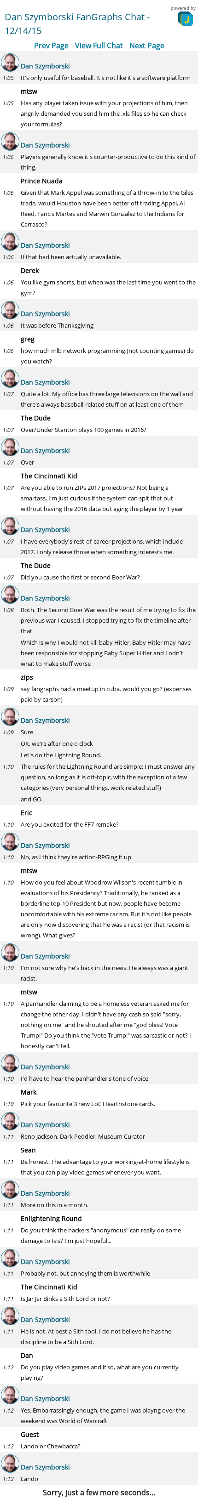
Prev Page (51, 45)
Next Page (146, 45)
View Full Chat (99, 45)
